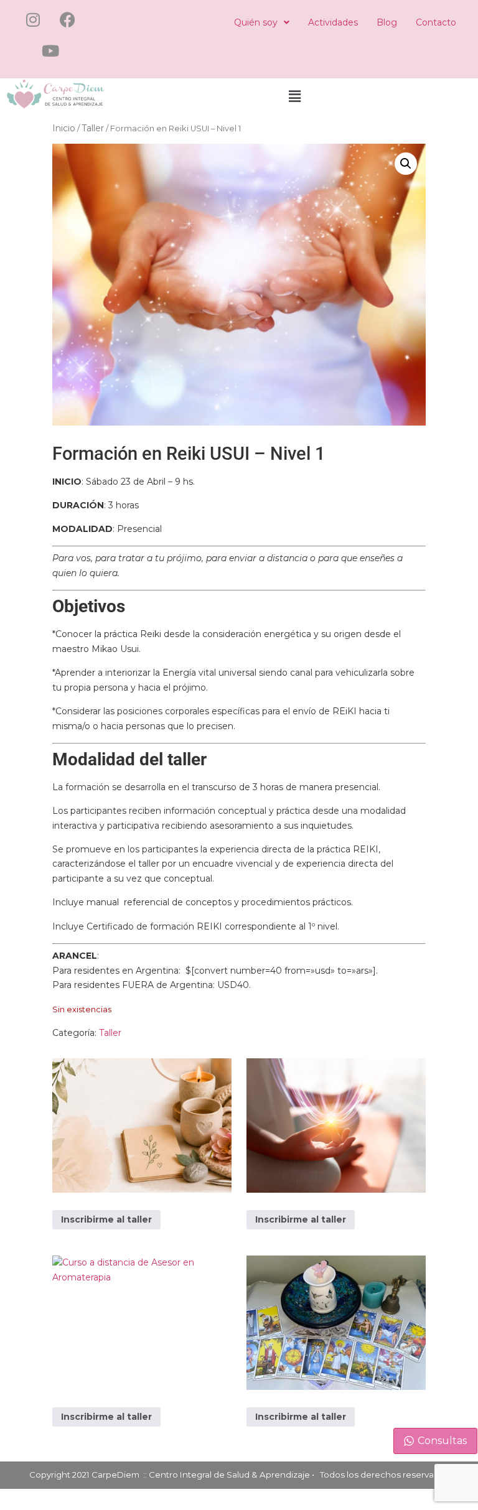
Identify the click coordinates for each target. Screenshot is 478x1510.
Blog (387, 22)
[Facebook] (67, 19)
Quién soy (256, 22)
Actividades (333, 22)
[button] (262, 22)
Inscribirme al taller (106, 1219)
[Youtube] (50, 50)
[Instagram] (33, 19)
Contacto (436, 22)
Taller (93, 128)
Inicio (63, 128)
